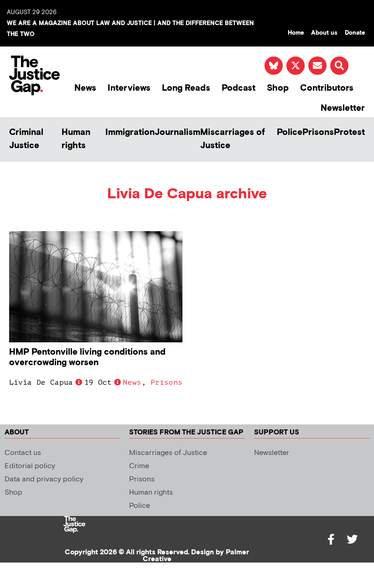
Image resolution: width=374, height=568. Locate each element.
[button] (339, 65)
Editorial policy (30, 466)
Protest (349, 132)
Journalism (177, 132)
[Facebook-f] (331, 539)
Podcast (238, 88)
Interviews (129, 88)
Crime (139, 466)
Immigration (130, 132)
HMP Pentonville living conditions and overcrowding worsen (87, 357)
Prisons (318, 132)
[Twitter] (352, 539)
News (85, 88)
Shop (278, 88)
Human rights (76, 139)
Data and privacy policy (44, 479)
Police (289, 132)
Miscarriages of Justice (232, 139)
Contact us (23, 453)
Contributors (326, 88)
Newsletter (343, 108)
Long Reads (186, 88)
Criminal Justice (26, 139)
